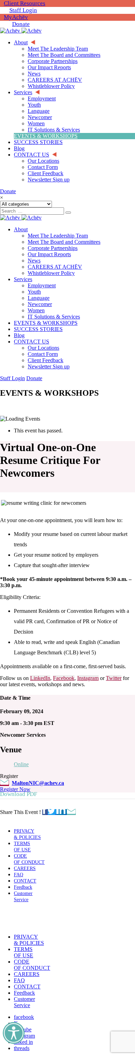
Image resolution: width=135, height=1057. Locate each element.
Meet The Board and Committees (64, 242)
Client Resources (24, 3)
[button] (22, 918)
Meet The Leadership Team (58, 236)
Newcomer (40, 304)
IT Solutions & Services (54, 317)
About (21, 229)
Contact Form (43, 354)
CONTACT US (31, 341)
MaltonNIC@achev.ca (38, 783)
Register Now (15, 789)
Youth (34, 292)
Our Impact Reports (49, 254)
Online (21, 764)
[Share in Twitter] (52, 812)
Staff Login (23, 10)
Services (23, 279)
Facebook (63, 678)
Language (39, 298)
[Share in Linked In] (61, 812)
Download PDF (18, 794)
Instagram (88, 678)
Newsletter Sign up (49, 366)
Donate (21, 24)
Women (36, 310)
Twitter (114, 678)
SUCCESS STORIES (38, 329)
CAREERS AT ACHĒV (55, 267)
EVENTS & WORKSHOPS (46, 323)
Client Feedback (45, 360)
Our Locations (43, 348)
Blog (19, 335)
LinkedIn (40, 678)
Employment (42, 285)
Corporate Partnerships (53, 248)
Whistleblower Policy (51, 273)
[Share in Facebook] (45, 812)
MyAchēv (16, 17)
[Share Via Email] (71, 812)
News (34, 260)
